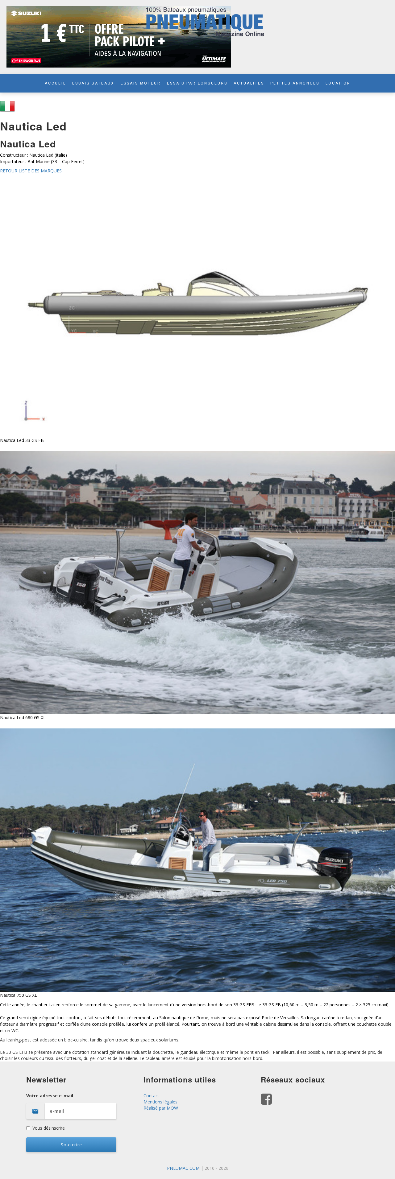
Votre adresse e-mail (49, 1096)
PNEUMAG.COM (183, 1168)
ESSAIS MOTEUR (141, 83)
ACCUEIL (55, 83)
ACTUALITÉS (249, 83)
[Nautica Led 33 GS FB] (197, 305)
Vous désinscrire (48, 1128)
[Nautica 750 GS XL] (197, 860)
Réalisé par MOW (160, 1108)
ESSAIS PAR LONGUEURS (197, 83)
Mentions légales (160, 1102)
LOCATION (338, 83)
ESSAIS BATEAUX (93, 83)
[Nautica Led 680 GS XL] (197, 582)
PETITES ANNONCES (294, 83)
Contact (151, 1096)
